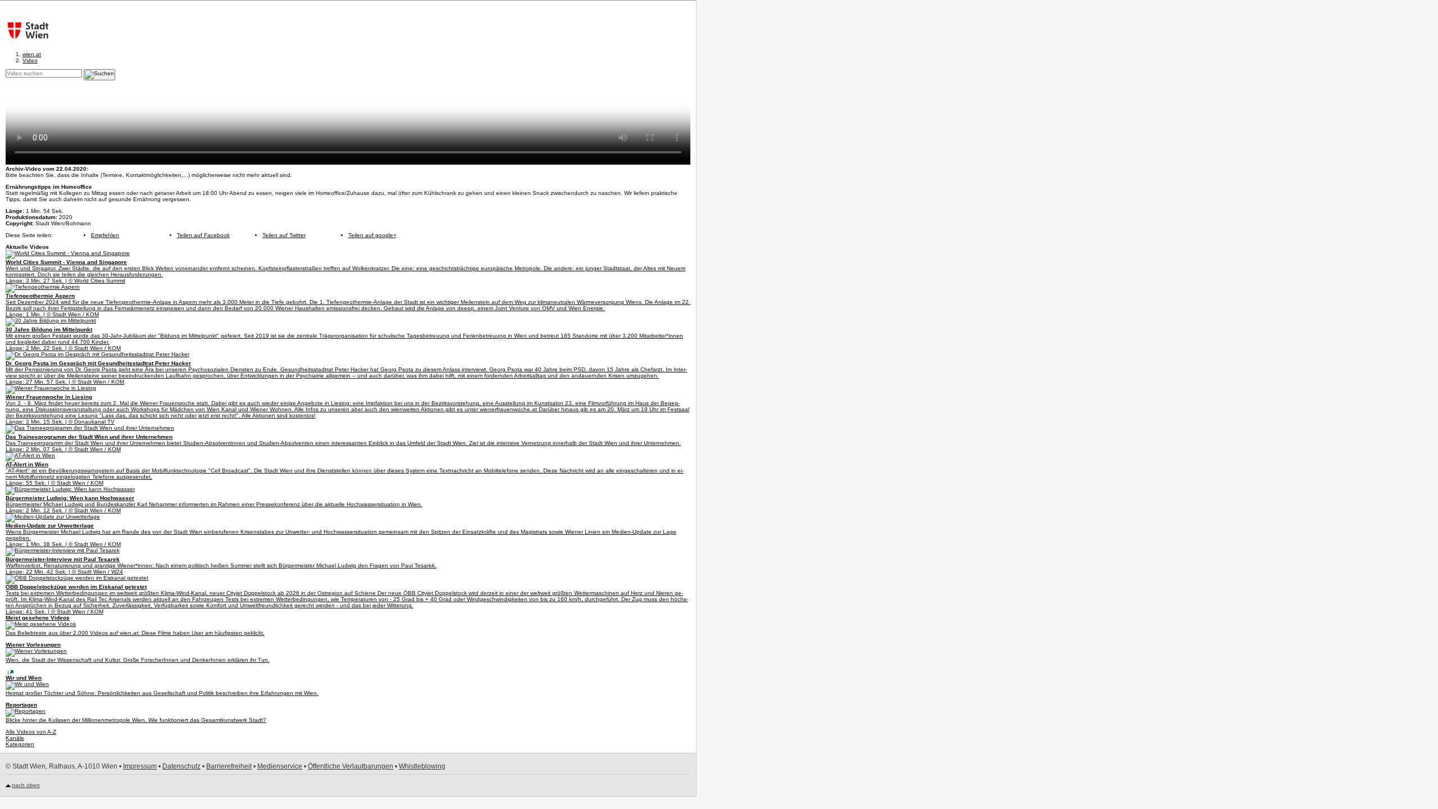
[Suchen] (99, 74)
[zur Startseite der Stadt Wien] (25, 30)
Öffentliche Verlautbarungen (350, 766)
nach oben (26, 785)
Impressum (140, 766)
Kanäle (15, 738)
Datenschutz (181, 766)
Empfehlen (105, 235)
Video (30, 60)
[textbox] (44, 73)
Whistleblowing (422, 766)
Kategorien (20, 744)
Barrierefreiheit (229, 766)
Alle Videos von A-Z (31, 732)
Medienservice (279, 766)
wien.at (31, 54)
